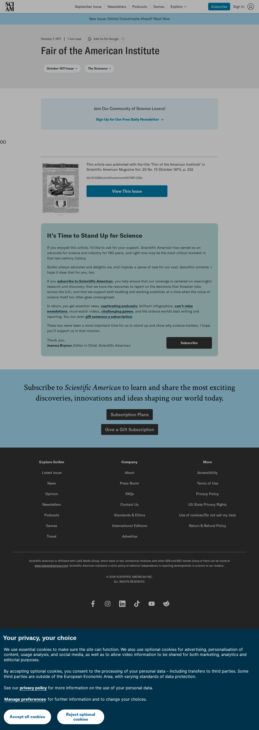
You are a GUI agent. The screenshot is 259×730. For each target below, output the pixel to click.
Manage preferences (25, 699)
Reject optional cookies (80, 717)
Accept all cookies (27, 716)
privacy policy (33, 687)
